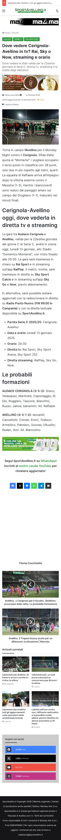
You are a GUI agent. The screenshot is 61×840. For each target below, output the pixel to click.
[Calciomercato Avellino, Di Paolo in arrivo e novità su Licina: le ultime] (15, 664)
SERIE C (18, 39)
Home (7, 33)
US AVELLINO (32, 39)
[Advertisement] (30, 526)
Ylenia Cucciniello (11, 95)
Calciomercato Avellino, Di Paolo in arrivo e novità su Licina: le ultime (15, 677)
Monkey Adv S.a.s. (49, 806)
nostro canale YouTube (35, 466)
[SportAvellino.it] (30, 10)
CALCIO (15, 33)
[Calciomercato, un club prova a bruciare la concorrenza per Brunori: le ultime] (45, 664)
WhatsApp (48, 461)
